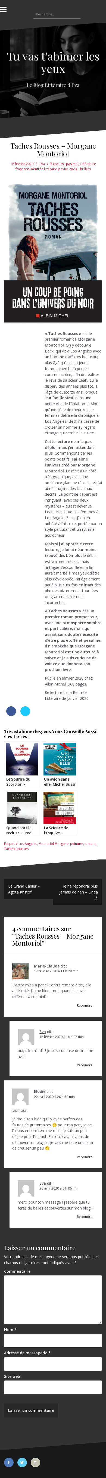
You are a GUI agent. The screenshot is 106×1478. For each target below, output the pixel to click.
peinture (76, 843)
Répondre (84, 1005)
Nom (10, 1329)
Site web (12, 1376)
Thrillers (84, 169)
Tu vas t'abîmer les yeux (53, 62)
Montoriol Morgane (53, 843)
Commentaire (17, 1271)
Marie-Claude (47, 966)
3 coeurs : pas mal (64, 164)
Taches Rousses (16, 849)
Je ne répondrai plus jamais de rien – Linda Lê (78, 892)
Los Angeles (27, 843)
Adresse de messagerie (27, 1352)
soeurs (90, 843)
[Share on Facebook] (11, 714)
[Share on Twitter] (25, 714)
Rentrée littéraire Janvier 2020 (54, 169)
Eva (42, 164)
